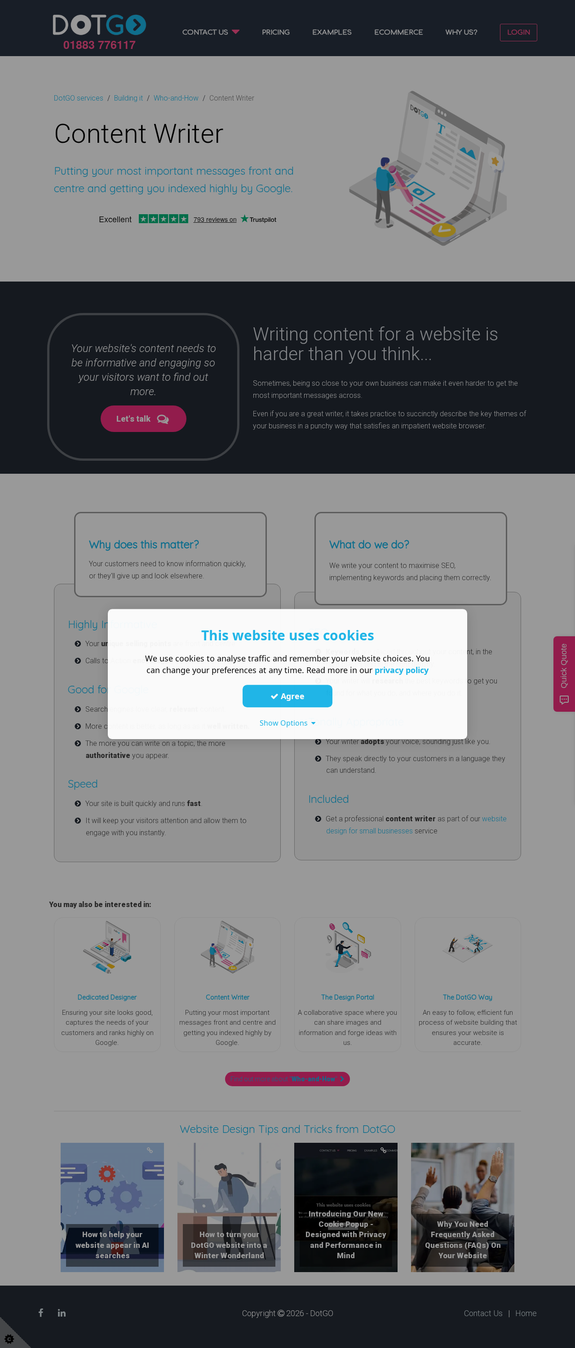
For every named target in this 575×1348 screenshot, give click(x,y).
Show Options (285, 723)
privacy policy (402, 670)
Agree (292, 696)
